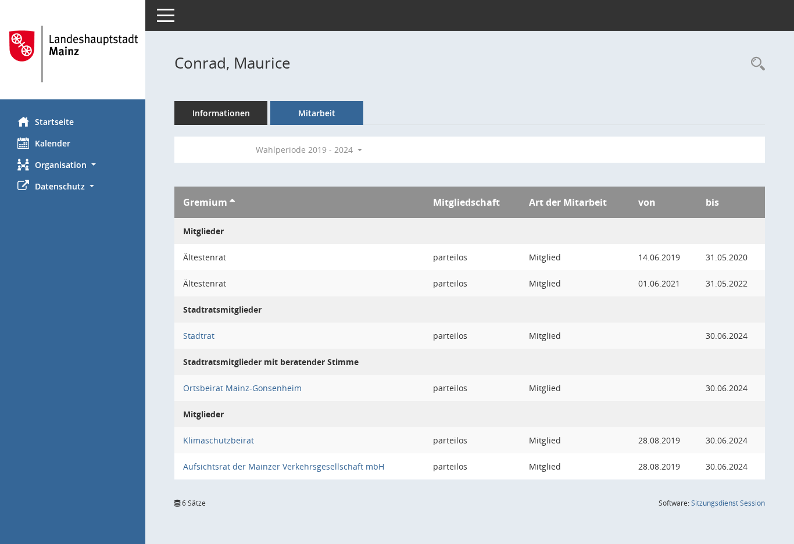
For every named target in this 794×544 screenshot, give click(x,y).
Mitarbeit (316, 113)
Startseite (54, 121)
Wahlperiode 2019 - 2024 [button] (305, 149)
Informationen (221, 113)
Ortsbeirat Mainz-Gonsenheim (242, 387)
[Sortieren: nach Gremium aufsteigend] (232, 202)
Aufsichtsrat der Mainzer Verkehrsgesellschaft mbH (283, 466)
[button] (72, 165)
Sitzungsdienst (728, 503)
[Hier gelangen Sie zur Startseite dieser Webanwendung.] (72, 54)
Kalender (52, 143)
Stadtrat (198, 335)
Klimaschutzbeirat (218, 440)
